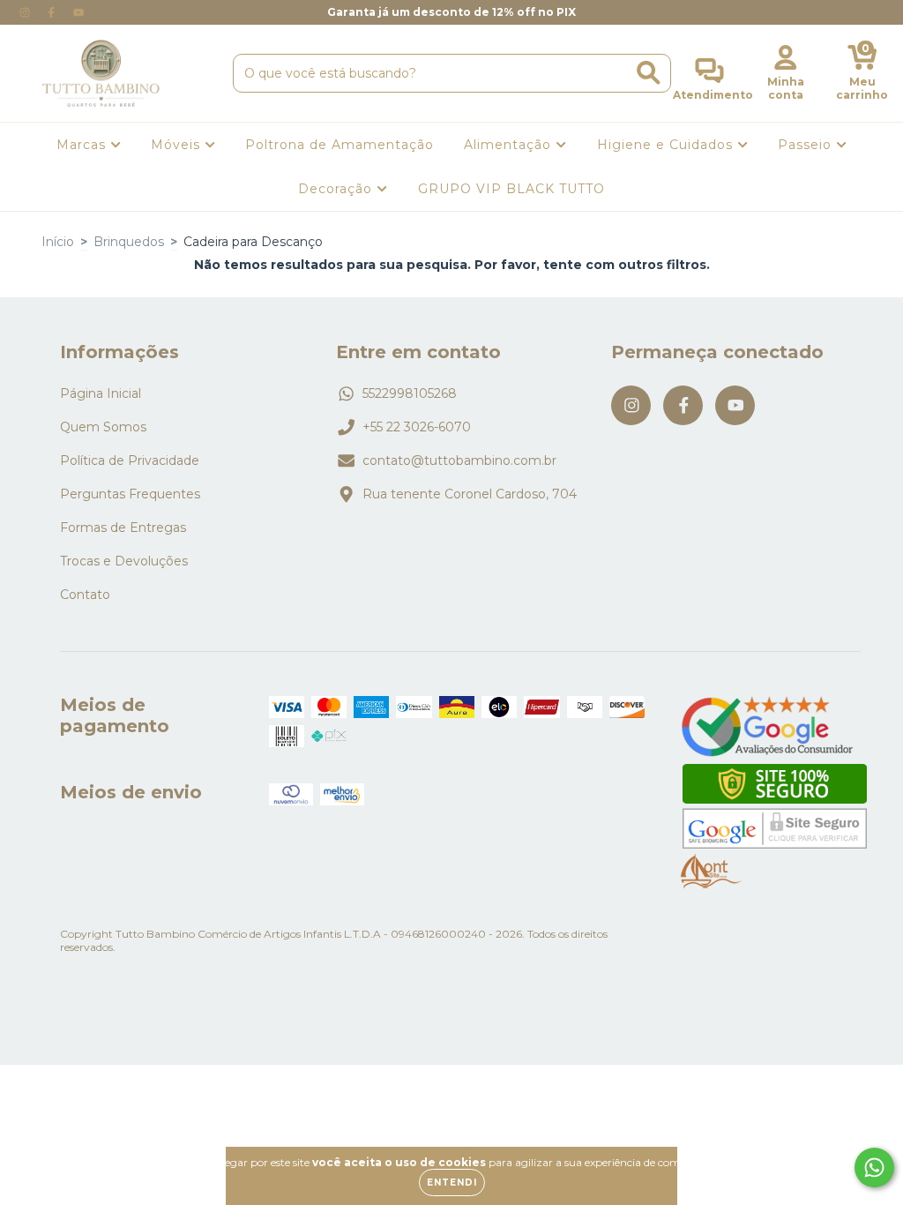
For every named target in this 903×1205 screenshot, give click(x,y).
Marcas (83, 145)
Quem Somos (103, 427)
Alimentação (510, 145)
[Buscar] (648, 73)
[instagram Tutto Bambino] (26, 12)
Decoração (337, 189)
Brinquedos (128, 242)
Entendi (452, 1182)
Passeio (807, 145)
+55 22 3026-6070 (416, 427)
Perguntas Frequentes (130, 494)
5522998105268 (409, 393)
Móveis (178, 145)
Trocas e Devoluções (124, 561)
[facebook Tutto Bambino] (53, 12)
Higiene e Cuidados (667, 145)
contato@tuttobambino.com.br (459, 460)
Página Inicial (100, 393)
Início (57, 242)
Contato (85, 594)
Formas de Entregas (123, 527)
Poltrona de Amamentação (339, 145)
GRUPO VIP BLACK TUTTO (511, 189)
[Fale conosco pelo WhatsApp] (874, 1167)
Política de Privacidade (129, 460)
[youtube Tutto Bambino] (78, 12)
